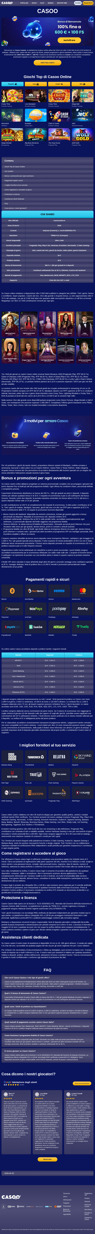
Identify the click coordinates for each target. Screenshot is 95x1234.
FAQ (6, 204)
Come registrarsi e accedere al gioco (18, 190)
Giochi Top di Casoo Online (15, 167)
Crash (58, 84)
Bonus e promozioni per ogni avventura (19, 176)
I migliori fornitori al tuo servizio (16, 185)
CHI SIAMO (9, 171)
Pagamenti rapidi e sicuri (14, 180)
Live (34, 84)
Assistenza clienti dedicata (14, 199)
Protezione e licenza (12, 194)
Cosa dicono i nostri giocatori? (16, 208)
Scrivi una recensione (82, 1083)
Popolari (11, 84)
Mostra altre (47, 1159)
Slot (81, 84)
